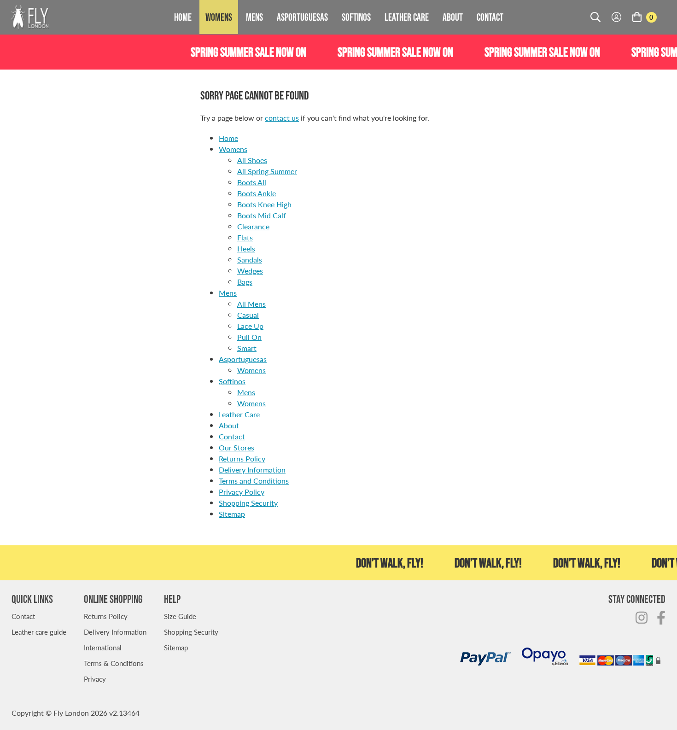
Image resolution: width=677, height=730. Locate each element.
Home (183, 17)
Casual (248, 315)
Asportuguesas (302, 17)
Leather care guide (39, 632)
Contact (490, 17)
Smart (247, 348)
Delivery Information (252, 469)
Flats (245, 237)
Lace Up (250, 326)
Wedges (250, 270)
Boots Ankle (256, 193)
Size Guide (180, 616)
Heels (246, 248)
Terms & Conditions (114, 663)
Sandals (249, 259)
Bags (244, 281)
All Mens (251, 303)
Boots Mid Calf (261, 215)
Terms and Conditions (254, 480)
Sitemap (232, 513)
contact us (282, 117)
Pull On (249, 337)
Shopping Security (248, 502)
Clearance (253, 226)
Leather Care (407, 17)
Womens (218, 17)
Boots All (251, 182)
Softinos (356, 17)
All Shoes (252, 160)
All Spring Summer (267, 171)
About (453, 17)
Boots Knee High (264, 204)
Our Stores (236, 447)
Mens (254, 17)
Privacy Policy (241, 491)
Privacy (95, 678)
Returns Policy (242, 458)
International (103, 647)
